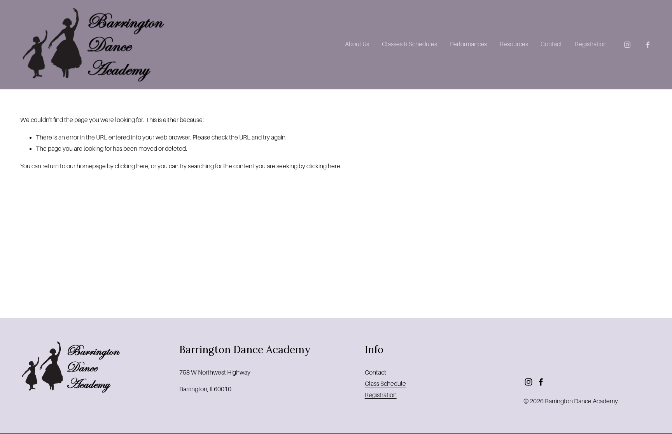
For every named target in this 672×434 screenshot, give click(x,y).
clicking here (132, 166)
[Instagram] (627, 45)
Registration (591, 44)
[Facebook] (648, 45)
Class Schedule (385, 383)
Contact (551, 44)
